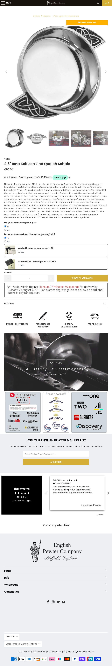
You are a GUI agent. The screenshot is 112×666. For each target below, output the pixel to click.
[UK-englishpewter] (56, 3)
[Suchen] (98, 3)
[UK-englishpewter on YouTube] (64, 602)
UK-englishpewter (33, 651)
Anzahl (8, 272)
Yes (8, 230)
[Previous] (6, 72)
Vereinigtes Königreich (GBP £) (21, 644)
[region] (77, 493)
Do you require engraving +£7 (20, 222)
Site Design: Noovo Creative (81, 651)
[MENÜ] (1, 3)
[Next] (105, 72)
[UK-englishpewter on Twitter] (58, 602)
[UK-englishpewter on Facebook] (48, 602)
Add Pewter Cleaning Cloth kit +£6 (37, 261)
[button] (46, 493)
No (8, 226)
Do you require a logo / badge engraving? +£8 (29, 234)
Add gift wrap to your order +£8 (35, 248)
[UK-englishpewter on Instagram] (53, 602)
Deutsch (10, 636)
